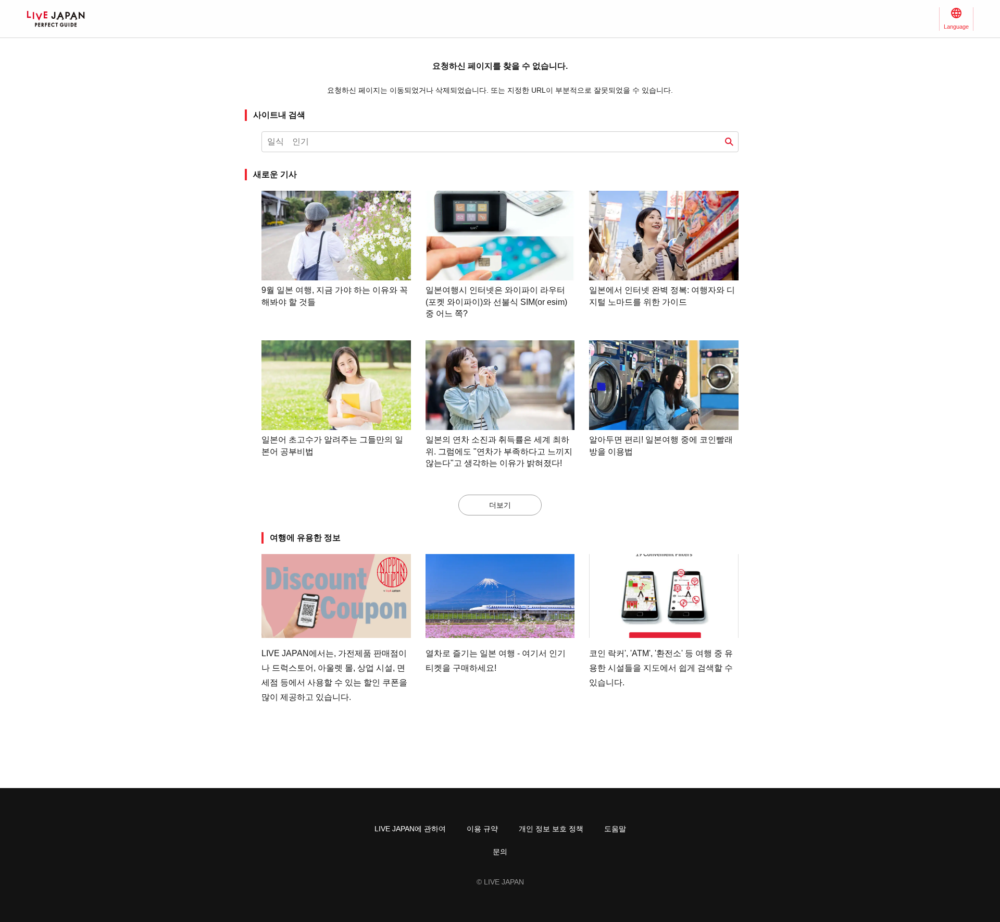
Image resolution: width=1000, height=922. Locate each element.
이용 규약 (482, 829)
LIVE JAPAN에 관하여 (410, 829)
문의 (500, 851)
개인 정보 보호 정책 (551, 829)
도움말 (615, 829)
